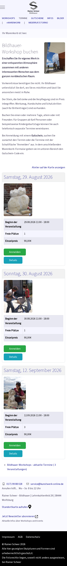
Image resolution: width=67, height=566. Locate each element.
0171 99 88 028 (14, 484)
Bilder (60, 18)
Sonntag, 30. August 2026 (28, 273)
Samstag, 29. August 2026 (28, 177)
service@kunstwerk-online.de (47, 484)
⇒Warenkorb (13, 22)
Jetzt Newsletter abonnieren (18, 516)
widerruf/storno (38, 22)
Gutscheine (39, 18)
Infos (52, 18)
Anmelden (14, 252)
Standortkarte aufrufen (15, 507)
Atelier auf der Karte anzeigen (48, 167)
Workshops (10, 18)
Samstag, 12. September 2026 (32, 370)
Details (13, 260)
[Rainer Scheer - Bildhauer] (34, 7)
